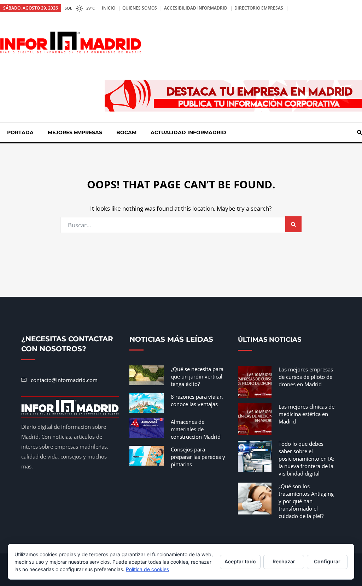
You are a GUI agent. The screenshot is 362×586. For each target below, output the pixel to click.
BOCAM (126, 132)
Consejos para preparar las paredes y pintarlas (198, 457)
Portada (20, 132)
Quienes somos (139, 8)
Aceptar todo (240, 561)
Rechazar (284, 561)
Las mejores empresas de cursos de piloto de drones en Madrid (306, 377)
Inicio (108, 8)
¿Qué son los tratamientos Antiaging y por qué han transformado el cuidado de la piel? (306, 501)
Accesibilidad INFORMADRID (195, 8)
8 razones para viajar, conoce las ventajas (197, 400)
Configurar (327, 561)
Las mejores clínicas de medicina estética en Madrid (306, 414)
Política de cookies (147, 569)
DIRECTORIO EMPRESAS (258, 8)
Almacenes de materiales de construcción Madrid (196, 429)
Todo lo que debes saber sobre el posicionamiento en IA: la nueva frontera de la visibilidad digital (306, 458)
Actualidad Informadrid (188, 132)
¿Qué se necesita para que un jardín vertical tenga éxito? (197, 376)
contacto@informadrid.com (64, 379)
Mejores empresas (75, 132)
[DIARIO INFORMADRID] (70, 42)
